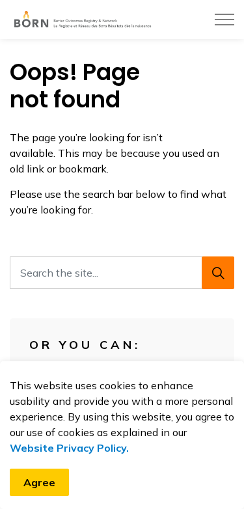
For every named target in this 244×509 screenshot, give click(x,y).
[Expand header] (224, 19)
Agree (39, 482)
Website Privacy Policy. (69, 447)
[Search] (218, 272)
